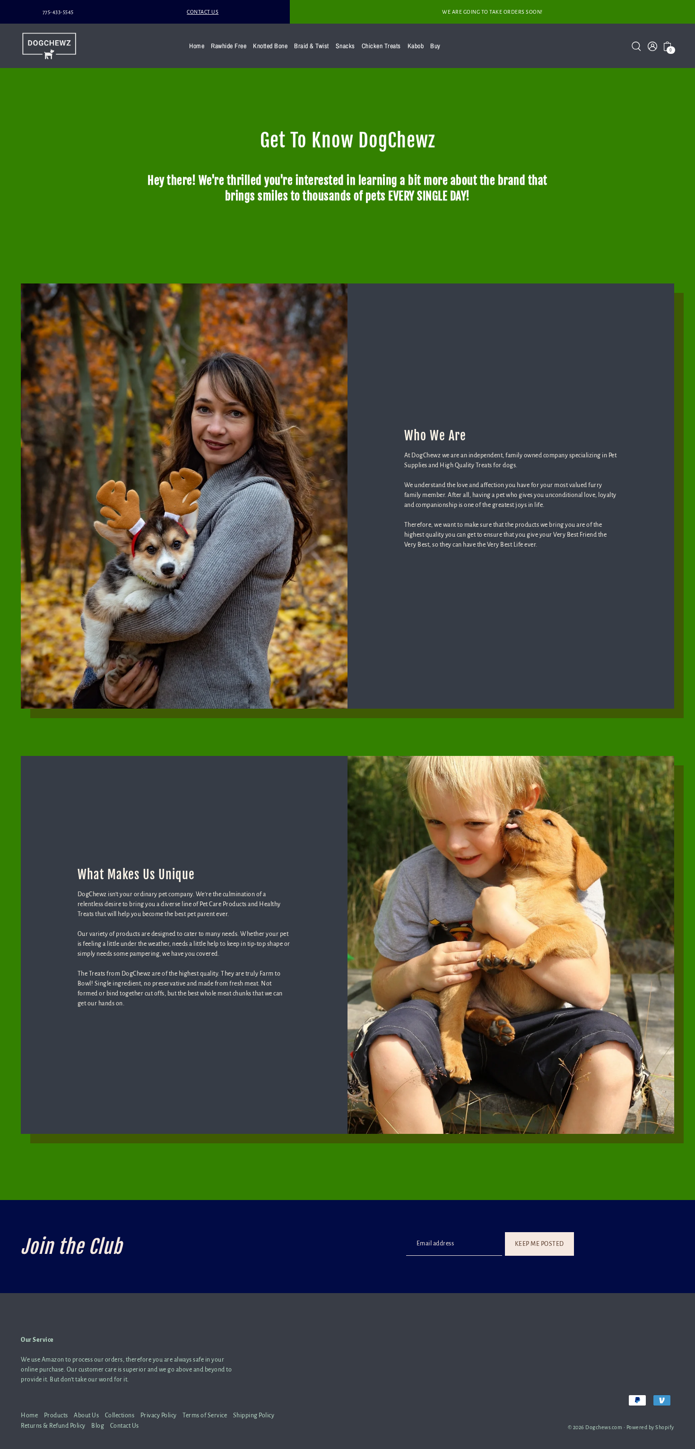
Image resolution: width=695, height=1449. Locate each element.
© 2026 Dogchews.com (595, 1427)
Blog (97, 1426)
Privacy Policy (158, 1415)
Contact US (202, 12)
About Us (86, 1415)
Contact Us (124, 1426)
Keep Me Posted (539, 1243)
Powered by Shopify (650, 1427)
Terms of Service (204, 1415)
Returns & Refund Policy (53, 1426)
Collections (120, 1415)
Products (56, 1415)
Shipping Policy (254, 1415)
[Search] (636, 46)
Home (29, 1415)
